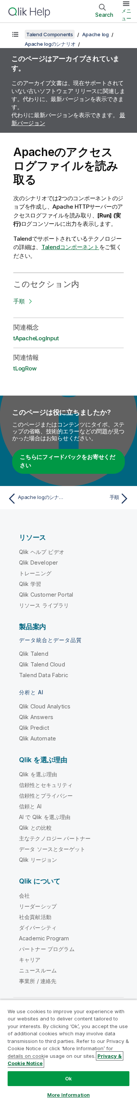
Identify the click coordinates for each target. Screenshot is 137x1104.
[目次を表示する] (15, 34)
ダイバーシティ (38, 927)
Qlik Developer (38, 562)
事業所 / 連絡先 (37, 981)
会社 (24, 895)
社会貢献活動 (35, 917)
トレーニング (35, 573)
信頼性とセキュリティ (46, 785)
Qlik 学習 (30, 584)
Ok (68, 1078)
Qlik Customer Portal (46, 594)
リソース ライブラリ (44, 605)
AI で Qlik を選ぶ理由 (44, 817)
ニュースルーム (38, 970)
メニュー (126, 14)
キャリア (30, 959)
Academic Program (44, 938)
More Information (68, 1095)
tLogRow (24, 368)
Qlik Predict (34, 727)
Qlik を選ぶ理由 (38, 774)
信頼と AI (30, 806)
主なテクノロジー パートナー (55, 838)
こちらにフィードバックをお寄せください (67, 461)
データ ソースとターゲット (52, 849)
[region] (68, 1051)
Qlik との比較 (35, 827)
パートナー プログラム (47, 949)
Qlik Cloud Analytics (44, 706)
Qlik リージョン (38, 859)
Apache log (95, 34)
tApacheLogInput (36, 338)
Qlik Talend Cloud (42, 664)
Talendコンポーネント (70, 247)
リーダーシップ (38, 906)
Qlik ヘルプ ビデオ (41, 552)
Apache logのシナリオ (50, 44)
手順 (19, 301)
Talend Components (49, 34)
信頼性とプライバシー (46, 795)
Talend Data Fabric (43, 675)
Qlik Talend (33, 653)
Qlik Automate (37, 738)
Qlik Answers (36, 717)
